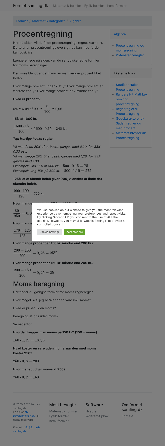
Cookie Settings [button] (50, 231)
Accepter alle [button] (74, 231)
